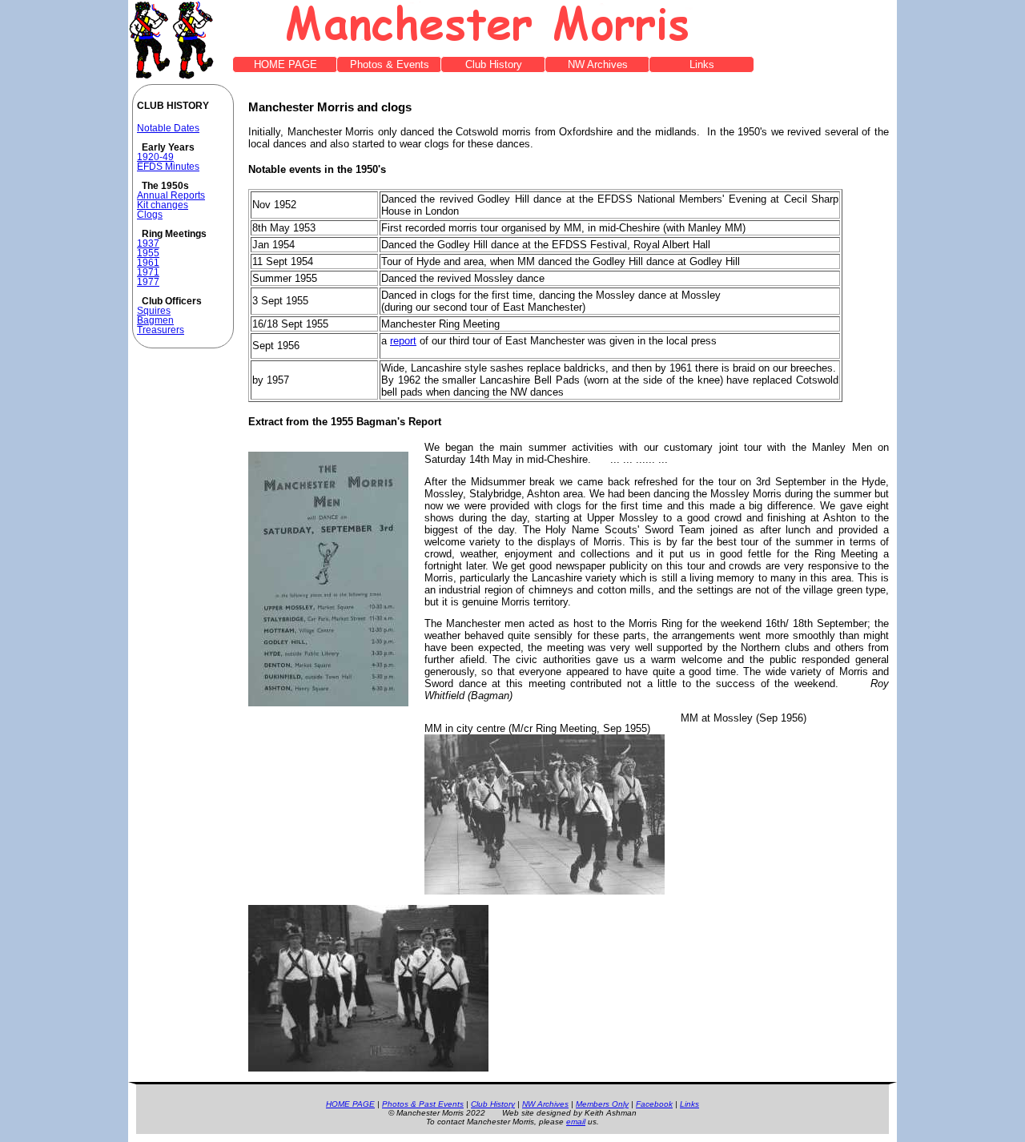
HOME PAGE (285, 64)
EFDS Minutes (168, 166)
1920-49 (155, 157)
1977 (148, 282)
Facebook (654, 1104)
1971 (148, 272)
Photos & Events (389, 64)
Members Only (602, 1104)
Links (701, 64)
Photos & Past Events (423, 1104)
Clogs (150, 214)
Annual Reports (171, 195)
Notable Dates (168, 128)
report (403, 341)
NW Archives (598, 64)
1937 (148, 243)
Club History (493, 64)
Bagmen (155, 320)
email (575, 1121)
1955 (148, 253)
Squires (154, 311)
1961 (148, 262)
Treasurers (160, 330)
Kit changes (162, 205)
